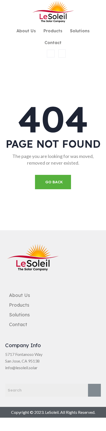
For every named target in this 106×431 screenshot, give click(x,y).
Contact (53, 42)
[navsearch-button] (51, 53)
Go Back (54, 182)
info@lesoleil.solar (21, 367)
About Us (26, 30)
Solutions (80, 30)
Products (52, 30)
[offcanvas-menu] (62, 53)
